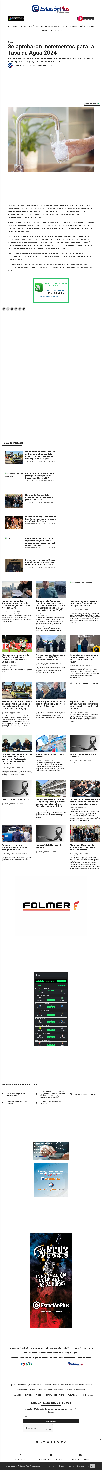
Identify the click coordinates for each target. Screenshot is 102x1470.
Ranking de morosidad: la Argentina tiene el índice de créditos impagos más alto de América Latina (16, 604)
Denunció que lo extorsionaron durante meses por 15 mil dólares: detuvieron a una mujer (84, 658)
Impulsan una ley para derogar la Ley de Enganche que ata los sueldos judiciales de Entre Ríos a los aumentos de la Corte (51, 802)
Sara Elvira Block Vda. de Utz (15, 799)
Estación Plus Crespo (22, 65)
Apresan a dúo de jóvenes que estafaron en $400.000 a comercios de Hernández (50, 657)
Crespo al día (19, 767)
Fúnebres (23, 26)
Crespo (14, 26)
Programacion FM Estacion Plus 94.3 (25, 1395)
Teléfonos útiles (36, 26)
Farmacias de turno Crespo (57, 26)
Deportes (4, 665)
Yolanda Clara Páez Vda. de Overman (83, 755)
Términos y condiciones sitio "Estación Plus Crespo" (62, 1390)
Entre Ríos (38, 760)
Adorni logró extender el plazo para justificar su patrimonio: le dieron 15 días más (50, 703)
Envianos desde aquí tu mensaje (26, 1385)
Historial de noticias (54, 1395)
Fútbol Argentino (87, 26)
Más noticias (56, 30)
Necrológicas (87, 760)
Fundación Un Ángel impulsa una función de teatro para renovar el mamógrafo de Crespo (40, 519)
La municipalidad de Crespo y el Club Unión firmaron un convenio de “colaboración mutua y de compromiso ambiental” (17, 759)
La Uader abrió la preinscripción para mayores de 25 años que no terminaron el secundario (85, 801)
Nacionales (5, 611)
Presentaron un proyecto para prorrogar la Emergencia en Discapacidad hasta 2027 (39, 475)
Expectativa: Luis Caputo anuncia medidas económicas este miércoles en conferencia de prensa (84, 705)
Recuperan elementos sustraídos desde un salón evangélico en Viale (14, 847)
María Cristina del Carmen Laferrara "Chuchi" (16, 1094)
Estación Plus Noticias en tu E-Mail (51, 1402)
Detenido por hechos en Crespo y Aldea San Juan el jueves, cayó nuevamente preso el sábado (41, 562)
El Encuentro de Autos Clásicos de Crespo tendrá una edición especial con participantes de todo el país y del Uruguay (40, 455)
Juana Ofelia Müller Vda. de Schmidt (49, 846)
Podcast (74, 26)
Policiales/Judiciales (55, 663)
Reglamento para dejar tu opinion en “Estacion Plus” (68, 1385)
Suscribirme (51, 1421)
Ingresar (88, 1395)
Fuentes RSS (73, 1395)
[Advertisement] (51, 84)
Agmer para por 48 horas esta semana (50, 755)
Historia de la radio (26, 1390)
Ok (92, 1466)
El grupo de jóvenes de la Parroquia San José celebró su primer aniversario (39, 497)
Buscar (44, 30)
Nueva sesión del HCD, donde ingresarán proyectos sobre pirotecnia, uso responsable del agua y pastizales (40, 541)
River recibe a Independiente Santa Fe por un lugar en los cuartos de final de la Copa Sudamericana (15, 658)
